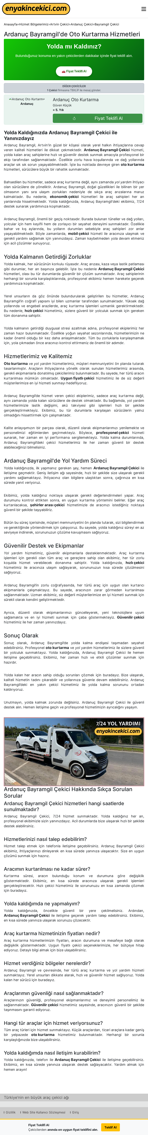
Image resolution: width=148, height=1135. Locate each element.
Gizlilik (11, 1112)
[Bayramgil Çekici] (74, 751)
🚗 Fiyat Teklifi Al (74, 71)
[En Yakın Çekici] (36, 9)
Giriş (75, 1112)
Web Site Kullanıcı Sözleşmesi (43, 1112)
